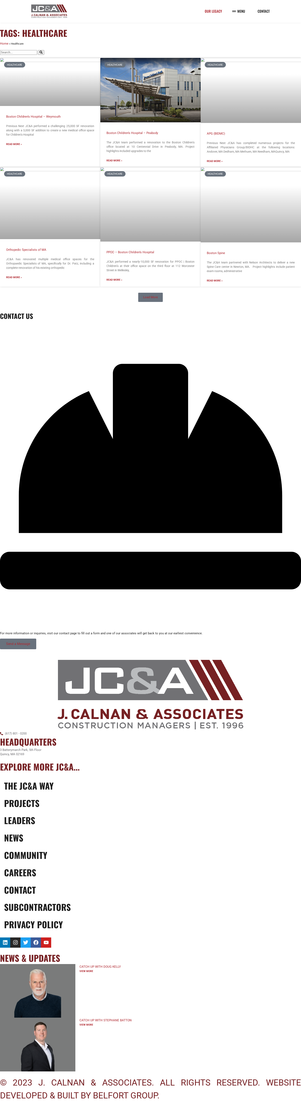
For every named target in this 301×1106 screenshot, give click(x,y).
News (13, 837)
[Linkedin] (5, 942)
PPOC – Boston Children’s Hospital (130, 252)
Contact (20, 889)
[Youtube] (46, 942)
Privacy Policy (33, 924)
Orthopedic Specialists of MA (26, 250)
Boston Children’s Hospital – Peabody (132, 133)
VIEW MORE (86, 971)
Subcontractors (37, 907)
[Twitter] (25, 942)
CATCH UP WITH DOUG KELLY (100, 967)
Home (4, 43)
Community (25, 855)
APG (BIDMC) (216, 133)
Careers (20, 872)
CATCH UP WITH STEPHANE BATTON (105, 1020)
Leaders (19, 820)
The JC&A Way (29, 785)
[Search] (41, 52)
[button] (150, 297)
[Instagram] (15, 942)
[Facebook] (36, 942)
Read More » (14, 144)
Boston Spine (216, 253)
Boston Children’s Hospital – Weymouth (33, 116)
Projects (22, 803)
